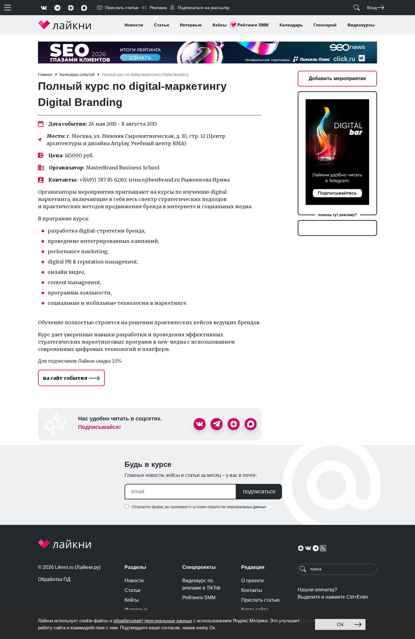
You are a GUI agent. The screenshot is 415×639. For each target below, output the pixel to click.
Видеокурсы (361, 24)
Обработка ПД (54, 579)
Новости (134, 24)
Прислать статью (260, 600)
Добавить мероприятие (337, 78)
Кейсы (220, 24)
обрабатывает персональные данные (152, 620)
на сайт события (66, 378)
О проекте (252, 580)
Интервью (191, 24)
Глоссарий (325, 24)
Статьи (161, 24)
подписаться (259, 491)
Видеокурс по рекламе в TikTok (201, 584)
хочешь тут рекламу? (337, 215)
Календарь (291, 24)
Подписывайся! (99, 427)
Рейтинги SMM (253, 24)
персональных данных (246, 507)
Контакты (251, 590)
